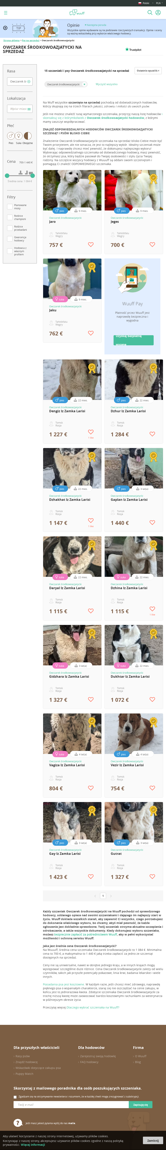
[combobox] (20, 81)
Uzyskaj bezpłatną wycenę (129, 340)
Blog (138, 1062)
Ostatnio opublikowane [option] (151, 70)
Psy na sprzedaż (30, 40)
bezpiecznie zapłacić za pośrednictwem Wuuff (85, 934)
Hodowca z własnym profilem (20, 251)
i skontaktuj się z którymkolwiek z (103, 116)
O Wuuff (140, 1056)
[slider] (7, 175)
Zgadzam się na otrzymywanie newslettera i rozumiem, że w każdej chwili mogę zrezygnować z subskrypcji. (79, 1096)
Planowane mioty (20, 206)
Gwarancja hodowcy (20, 239)
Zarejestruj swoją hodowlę (98, 1056)
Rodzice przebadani (20, 228)
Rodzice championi (20, 217)
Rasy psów (23, 1056)
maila (71, 1123)
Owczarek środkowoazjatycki (63, 84)
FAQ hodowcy (89, 1062)
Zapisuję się (140, 1105)
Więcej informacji (33, 1145)
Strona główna (11, 40)
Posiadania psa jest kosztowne (63, 984)
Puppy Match (24, 1074)
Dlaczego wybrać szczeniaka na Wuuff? (93, 1007)
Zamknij (153, 1141)
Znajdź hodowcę (27, 1062)
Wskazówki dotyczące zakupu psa (38, 1068)
